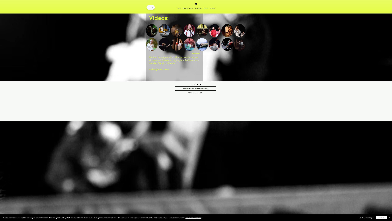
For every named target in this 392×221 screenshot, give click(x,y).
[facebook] (198, 84)
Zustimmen (381, 218)
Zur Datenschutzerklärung (193, 218)
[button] (152, 30)
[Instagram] (191, 84)
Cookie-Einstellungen (366, 218)
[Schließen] (389, 217)
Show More (196, 53)
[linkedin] (201, 84)
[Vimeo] (194, 84)
